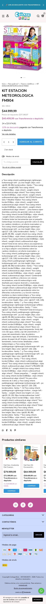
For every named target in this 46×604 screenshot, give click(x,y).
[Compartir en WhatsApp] (3, 430)
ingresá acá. (23, 585)
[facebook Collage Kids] (23, 504)
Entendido (38, 600)
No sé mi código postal (11, 167)
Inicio (4, 84)
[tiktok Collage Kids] (30, 504)
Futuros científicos (27, 84)
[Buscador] (38, 16)
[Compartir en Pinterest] (15, 430)
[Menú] (3, 16)
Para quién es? (13, 84)
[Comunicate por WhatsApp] (41, 591)
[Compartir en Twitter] (11, 430)
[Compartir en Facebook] (6, 430)
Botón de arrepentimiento (23, 588)
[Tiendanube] (23, 592)
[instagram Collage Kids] (15, 504)
